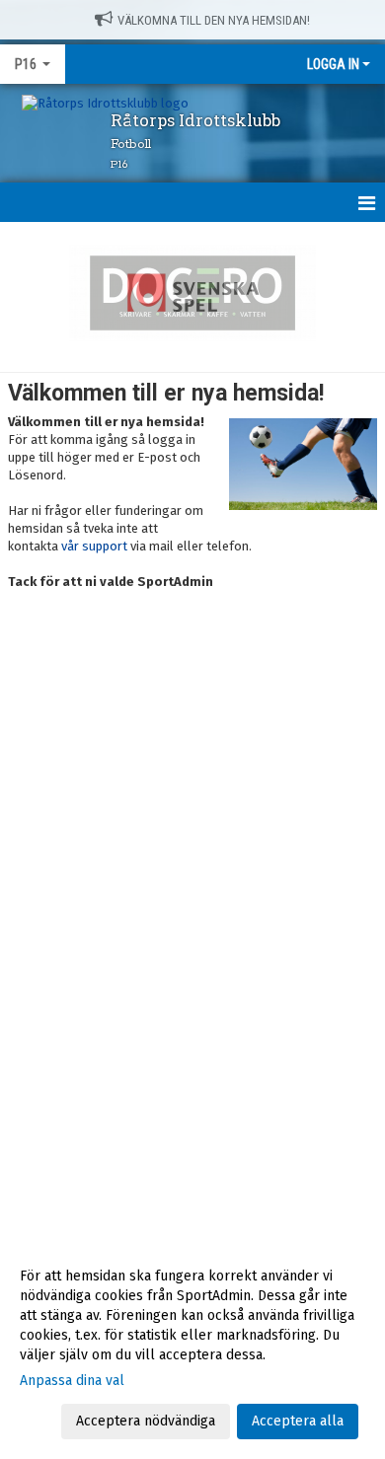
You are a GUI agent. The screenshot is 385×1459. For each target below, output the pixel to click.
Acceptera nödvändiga (145, 1421)
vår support (94, 546)
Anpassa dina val (72, 1380)
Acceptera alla (298, 1421)
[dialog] (192, 1348)
